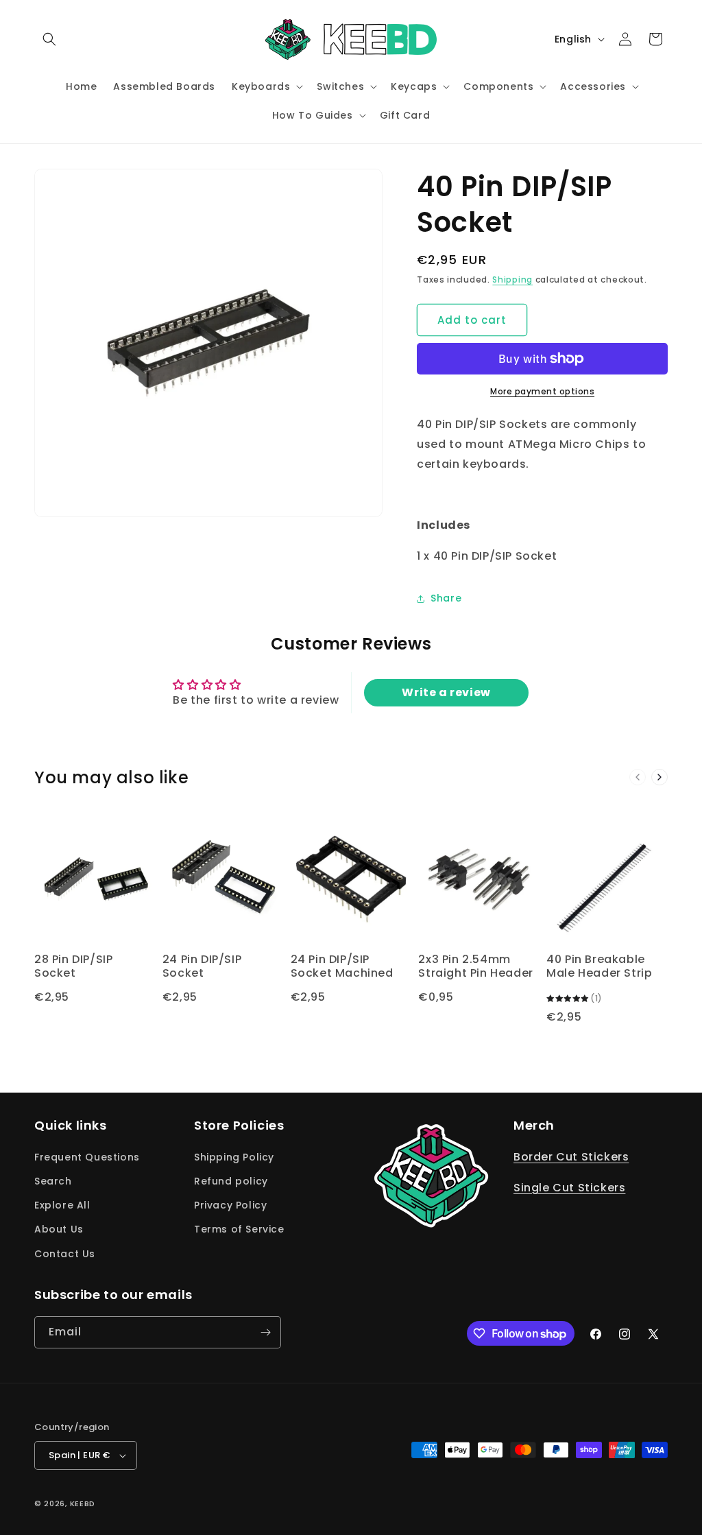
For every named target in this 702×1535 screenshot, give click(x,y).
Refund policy (231, 1181)
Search (53, 1181)
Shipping (512, 279)
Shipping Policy (234, 1157)
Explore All (62, 1205)
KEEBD (83, 1503)
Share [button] (446, 598)
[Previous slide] (637, 777)
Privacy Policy (230, 1205)
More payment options (542, 391)
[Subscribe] (265, 1332)
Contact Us (64, 1254)
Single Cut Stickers (569, 1187)
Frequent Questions (87, 1157)
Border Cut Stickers (571, 1157)
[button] (49, 39)
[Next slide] (659, 777)
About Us (59, 1229)
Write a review (446, 692)
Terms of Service (239, 1229)
